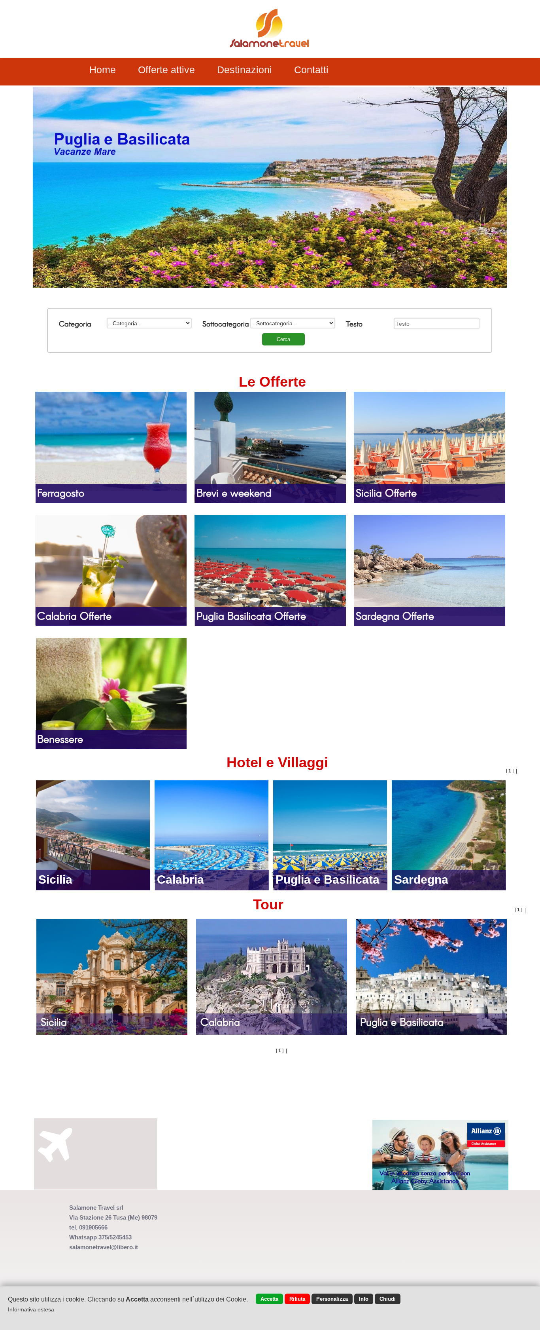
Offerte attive (166, 69)
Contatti (311, 69)
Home (102, 69)
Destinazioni (244, 69)
